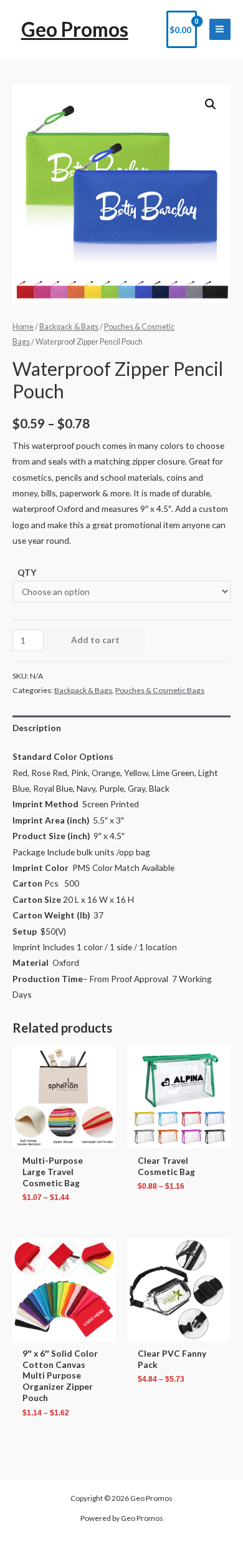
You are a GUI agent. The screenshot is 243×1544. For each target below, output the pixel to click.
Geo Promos (74, 29)
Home (23, 327)
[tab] (121, 727)
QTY (26, 572)
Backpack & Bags (68, 327)
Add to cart (95, 639)
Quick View (64, 1139)
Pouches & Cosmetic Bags (159, 690)
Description (36, 727)
